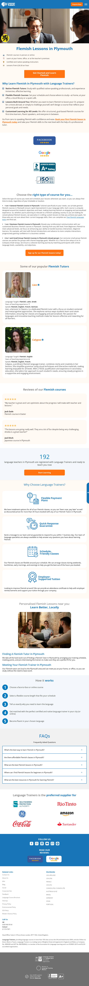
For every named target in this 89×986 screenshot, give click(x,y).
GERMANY (49, 898)
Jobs (3, 881)
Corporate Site (7, 891)
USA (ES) (49, 885)
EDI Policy (5, 910)
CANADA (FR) (60, 888)
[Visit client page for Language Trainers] (34, 976)
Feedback (5, 894)
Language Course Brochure (11, 897)
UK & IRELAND (51, 875)
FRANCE (48, 882)
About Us (5, 878)
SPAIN (48, 901)
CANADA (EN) (50, 888)
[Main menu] (85, 4)
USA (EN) (49, 878)
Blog (3, 884)
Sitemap (5, 901)
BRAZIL (48, 895)
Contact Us (5, 875)
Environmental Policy (9, 907)
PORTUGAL (49, 904)
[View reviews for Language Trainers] (56, 976)
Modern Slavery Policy (9, 914)
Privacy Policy (6, 904)
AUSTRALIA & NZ (51, 891)
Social (4, 888)
